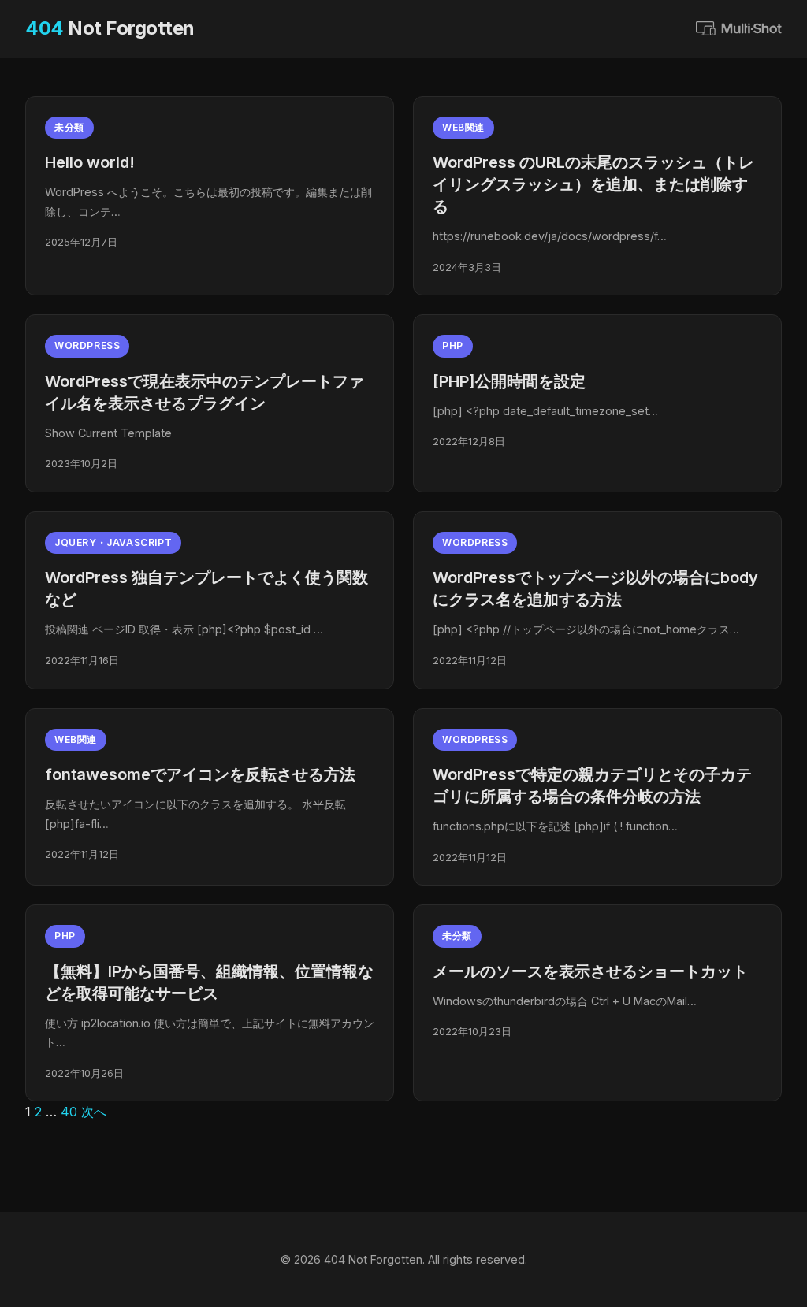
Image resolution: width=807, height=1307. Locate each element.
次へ (93, 1111)
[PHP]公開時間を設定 (509, 381)
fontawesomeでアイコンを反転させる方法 (200, 774)
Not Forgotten (110, 28)
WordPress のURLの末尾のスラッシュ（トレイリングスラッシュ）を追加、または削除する (593, 184)
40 (69, 1111)
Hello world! (90, 162)
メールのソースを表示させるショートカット (590, 971)
